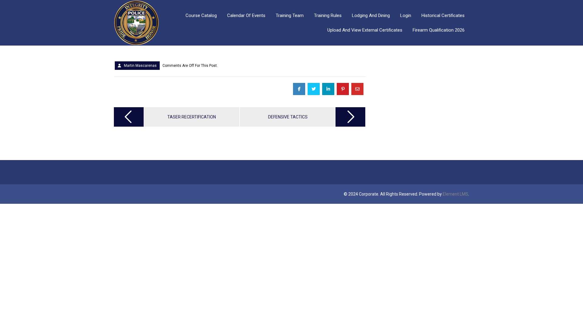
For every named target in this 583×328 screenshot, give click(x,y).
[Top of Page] (565, 311)
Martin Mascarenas (140, 65)
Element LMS (455, 194)
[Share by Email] (357, 89)
